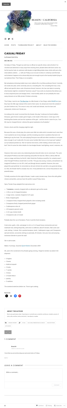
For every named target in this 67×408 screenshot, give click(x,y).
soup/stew (51, 322)
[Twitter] (9, 39)
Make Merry (13, 322)
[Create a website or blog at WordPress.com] (5, 405)
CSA (24, 322)
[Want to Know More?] (12, 39)
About (39, 45)
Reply (6, 358)
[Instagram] (5, 39)
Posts (13, 45)
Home (6, 45)
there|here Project (26, 45)
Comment (56, 385)
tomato (8, 326)
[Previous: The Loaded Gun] (6, 332)
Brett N (13, 346)
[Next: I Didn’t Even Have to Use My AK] (10, 332)
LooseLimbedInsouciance (36, 322)
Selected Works (50, 45)
